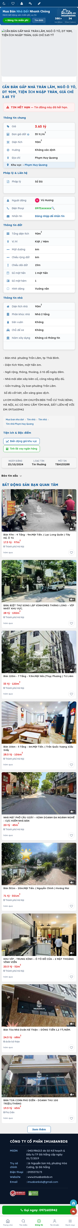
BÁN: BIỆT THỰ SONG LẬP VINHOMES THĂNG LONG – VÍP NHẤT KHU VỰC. (38, 607)
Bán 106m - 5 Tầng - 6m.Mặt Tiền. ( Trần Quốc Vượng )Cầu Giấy (38, 748)
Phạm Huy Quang (36, 165)
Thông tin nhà (12, 297)
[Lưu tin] (71, 552)
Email (13, 1182)
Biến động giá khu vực (23, 441)
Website (15, 1177)
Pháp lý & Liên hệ (15, 173)
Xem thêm (39, 1129)
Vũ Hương (45, 200)
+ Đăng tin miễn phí (16, 20)
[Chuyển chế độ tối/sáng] (4, 3)
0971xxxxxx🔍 (45, 208)
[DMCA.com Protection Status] (33, 1193)
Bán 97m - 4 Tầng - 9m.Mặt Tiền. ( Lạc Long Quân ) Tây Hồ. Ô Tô (36, 536)
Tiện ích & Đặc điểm (17, 432)
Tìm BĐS (38, 20)
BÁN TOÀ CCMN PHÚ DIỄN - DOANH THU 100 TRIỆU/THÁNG (30, 1102)
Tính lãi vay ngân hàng (23, 448)
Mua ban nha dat (15, 419)
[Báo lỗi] (73, 1202)
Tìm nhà (31, 419)
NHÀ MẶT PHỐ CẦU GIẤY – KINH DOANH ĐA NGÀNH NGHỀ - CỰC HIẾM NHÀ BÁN (39, 819)
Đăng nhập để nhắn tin (50, 216)
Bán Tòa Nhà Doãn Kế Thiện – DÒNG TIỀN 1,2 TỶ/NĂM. (37, 1029)
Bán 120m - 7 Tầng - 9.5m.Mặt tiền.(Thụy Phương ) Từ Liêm (38, 676)
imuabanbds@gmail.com (43, 1182)
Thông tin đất (12, 225)
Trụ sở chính (14, 1165)
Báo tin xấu (10, 475)
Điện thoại (16, 1172)
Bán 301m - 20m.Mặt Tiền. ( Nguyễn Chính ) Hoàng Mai (36, 888)
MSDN (14, 1150)
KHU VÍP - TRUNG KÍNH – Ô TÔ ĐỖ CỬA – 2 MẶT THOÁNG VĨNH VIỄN (38, 960)
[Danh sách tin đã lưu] (13, 3)
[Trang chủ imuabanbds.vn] (68, 12)
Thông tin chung (14, 117)
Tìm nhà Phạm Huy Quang (20, 423)
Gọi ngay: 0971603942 (40, 1210)
